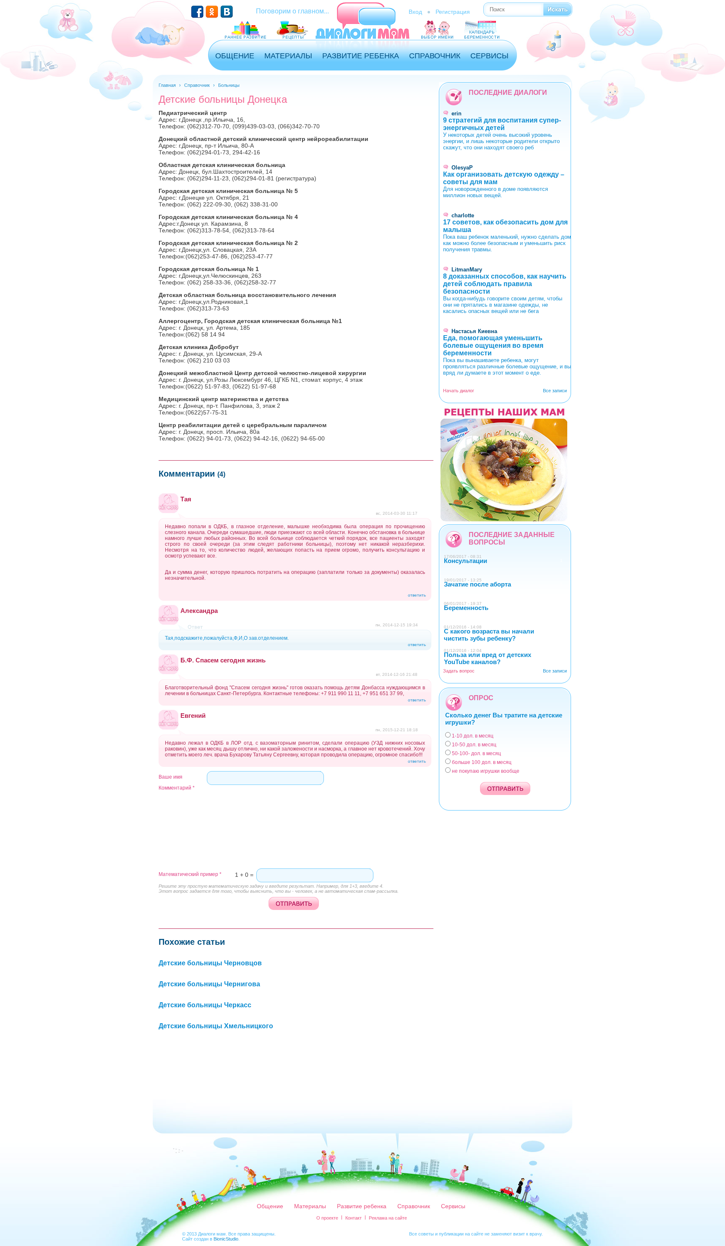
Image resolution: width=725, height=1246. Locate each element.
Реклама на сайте (388, 1217)
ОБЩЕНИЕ (234, 56)
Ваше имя (171, 777)
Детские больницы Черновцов (210, 963)
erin (456, 113)
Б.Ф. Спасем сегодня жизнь (223, 660)
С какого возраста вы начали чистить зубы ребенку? (489, 635)
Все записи (555, 390)
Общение (270, 1206)
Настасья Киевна (474, 331)
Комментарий (177, 788)
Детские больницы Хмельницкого (216, 1026)
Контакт (353, 1217)
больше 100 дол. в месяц (481, 762)
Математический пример (190, 874)
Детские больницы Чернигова (209, 984)
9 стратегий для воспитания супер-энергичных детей (502, 124)
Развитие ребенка (361, 1206)
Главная (167, 85)
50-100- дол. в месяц (476, 753)
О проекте (327, 1217)
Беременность (466, 607)
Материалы (310, 1206)
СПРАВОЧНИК (434, 56)
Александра (199, 610)
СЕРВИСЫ (489, 56)
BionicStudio (226, 1238)
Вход (415, 11)
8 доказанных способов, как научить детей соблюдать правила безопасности (504, 284)
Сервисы (453, 1206)
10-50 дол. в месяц (474, 745)
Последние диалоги (508, 92)
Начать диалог (458, 390)
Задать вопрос (459, 670)
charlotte (462, 215)
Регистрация (453, 11)
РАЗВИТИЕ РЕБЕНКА (360, 56)
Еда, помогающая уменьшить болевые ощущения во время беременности (493, 345)
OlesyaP (462, 167)
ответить (417, 595)
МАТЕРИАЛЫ (288, 56)
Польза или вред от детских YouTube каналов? (487, 658)
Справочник (197, 85)
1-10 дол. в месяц (472, 736)
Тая (185, 499)
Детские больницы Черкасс (205, 1005)
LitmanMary (466, 269)
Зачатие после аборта (477, 584)
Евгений (193, 715)
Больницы (229, 85)
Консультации (465, 560)
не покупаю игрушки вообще (485, 771)
